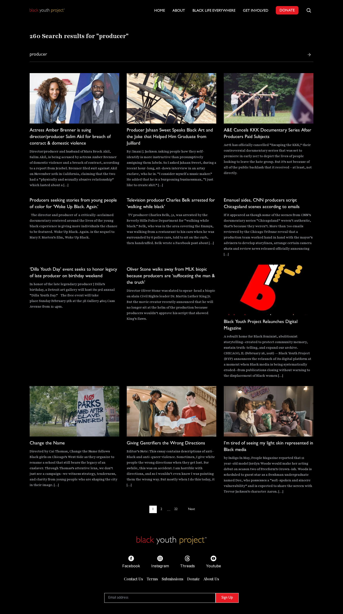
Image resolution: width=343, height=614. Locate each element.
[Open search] (308, 10)
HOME (159, 11)
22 (176, 509)
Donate (193, 578)
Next (191, 509)
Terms (152, 578)
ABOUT (178, 11)
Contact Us (133, 578)
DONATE (287, 11)
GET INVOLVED (255, 11)
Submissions (172, 578)
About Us (211, 578)
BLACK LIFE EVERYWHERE (213, 11)
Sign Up (227, 598)
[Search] (309, 55)
